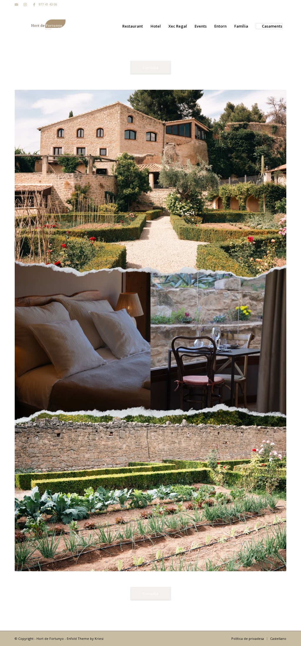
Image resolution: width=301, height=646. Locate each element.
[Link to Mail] (16, 4)
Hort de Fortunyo (50, 638)
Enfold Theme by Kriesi (85, 638)
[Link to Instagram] (25, 4)
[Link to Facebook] (34, 4)
